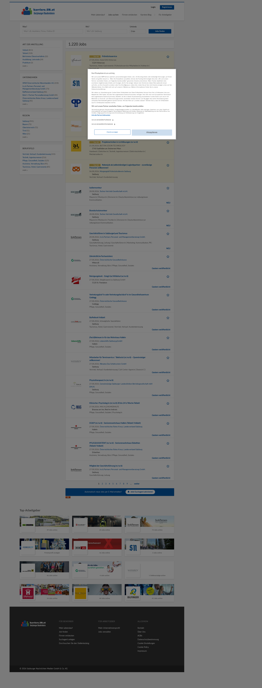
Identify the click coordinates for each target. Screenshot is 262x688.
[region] (131, 104)
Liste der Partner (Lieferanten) (101, 115)
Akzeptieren (151, 132)
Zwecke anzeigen (112, 132)
